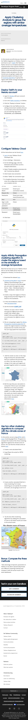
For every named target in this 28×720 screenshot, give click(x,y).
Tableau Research (8, 625)
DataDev (6, 644)
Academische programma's (10, 653)
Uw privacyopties (21, 704)
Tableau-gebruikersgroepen (11, 639)
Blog (11, 695)
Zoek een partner (8, 664)
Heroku (12, 96)
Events (5, 656)
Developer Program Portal (10, 6)
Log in (6, 155)
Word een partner (8, 667)
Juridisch (5, 698)
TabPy (13, 63)
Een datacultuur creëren (10, 619)
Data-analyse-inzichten (9, 622)
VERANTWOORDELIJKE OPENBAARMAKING (13, 701)
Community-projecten (9, 647)
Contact (6, 628)
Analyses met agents (9, 616)
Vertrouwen (5, 695)
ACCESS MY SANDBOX (14, 595)
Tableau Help (7, 681)
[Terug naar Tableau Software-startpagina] (6, 1)
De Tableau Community (11, 633)
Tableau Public (7, 636)
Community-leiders (8, 642)
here (22, 152)
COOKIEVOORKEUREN (7, 704)
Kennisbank (7, 675)
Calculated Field (11, 303)
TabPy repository (15, 100)
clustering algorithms (9, 78)
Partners (6, 661)
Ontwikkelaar (16, 695)
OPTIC (19, 437)
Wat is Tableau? (8, 614)
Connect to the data (10, 280)
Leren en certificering (9, 678)
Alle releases (7, 684)
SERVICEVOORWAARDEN (14, 698)
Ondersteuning (8, 673)
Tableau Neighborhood (10, 650)
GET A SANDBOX (14, 589)
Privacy (22, 698)
